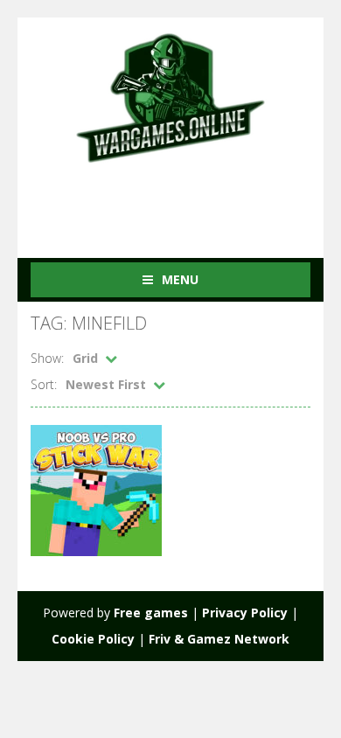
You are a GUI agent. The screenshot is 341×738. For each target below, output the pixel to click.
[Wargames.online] (170, 95)
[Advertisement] (186, 199)
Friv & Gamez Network (219, 638)
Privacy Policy (245, 612)
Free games (151, 612)
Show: (47, 358)
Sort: (44, 384)
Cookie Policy (93, 638)
